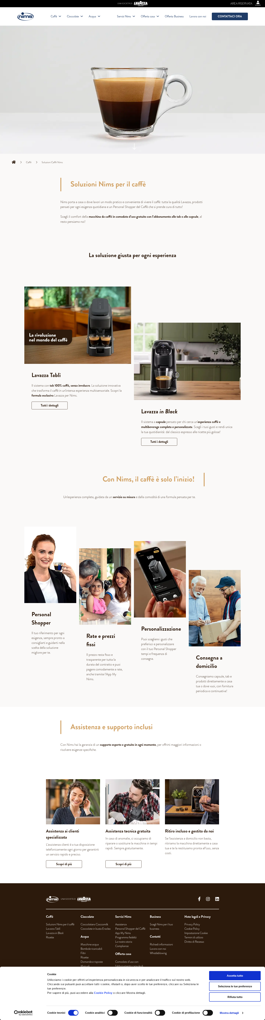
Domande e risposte (92, 962)
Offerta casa (148, 16)
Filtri (83, 953)
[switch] (112, 1013)
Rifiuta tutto (235, 997)
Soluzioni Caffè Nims (52, 162)
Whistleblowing (158, 953)
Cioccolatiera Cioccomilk (94, 924)
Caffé (54, 16)
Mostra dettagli (229, 1012)
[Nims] (25, 16)
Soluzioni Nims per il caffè (60, 924)
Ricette (50, 937)
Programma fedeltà (125, 937)
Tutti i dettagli (49, 405)
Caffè (29, 162)
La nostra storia (123, 942)
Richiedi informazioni (161, 944)
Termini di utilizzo (193, 937)
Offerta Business (174, 16)
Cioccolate (73, 16)
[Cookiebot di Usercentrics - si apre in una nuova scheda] (23, 1013)
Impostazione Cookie (196, 933)
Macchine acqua (90, 944)
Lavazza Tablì (53, 929)
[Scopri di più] (73, 801)
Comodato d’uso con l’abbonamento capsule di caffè (129, 966)
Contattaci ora (230, 16)
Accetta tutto (235, 975)
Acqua (92, 16)
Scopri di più (64, 864)
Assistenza (121, 924)
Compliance (122, 946)
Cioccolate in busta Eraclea (96, 929)
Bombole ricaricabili (91, 949)
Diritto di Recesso (194, 942)
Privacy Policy (192, 924)
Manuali (85, 966)
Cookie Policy (103, 992)
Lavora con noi (197, 16)
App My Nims (123, 933)
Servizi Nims (124, 16)
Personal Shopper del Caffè (130, 929)
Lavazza (54, 933)
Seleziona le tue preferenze (235, 986)
